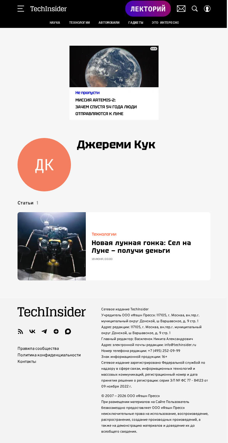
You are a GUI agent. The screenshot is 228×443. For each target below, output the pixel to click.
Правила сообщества (38, 348)
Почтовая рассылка (181, 8)
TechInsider (48, 8)
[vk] (32, 331)
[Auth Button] (207, 8)
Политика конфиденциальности (49, 355)
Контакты (27, 361)
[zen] (56, 331)
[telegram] (44, 331)
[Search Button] (194, 8)
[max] (68, 331)
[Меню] (21, 8)
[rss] (20, 331)
